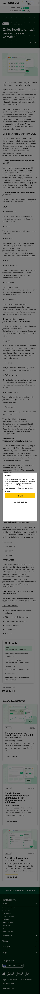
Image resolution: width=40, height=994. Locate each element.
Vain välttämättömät (20, 502)
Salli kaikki (20, 496)
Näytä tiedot (9, 491)
